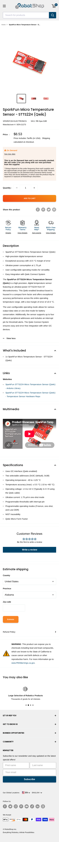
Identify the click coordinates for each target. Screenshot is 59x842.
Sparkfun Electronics (15, 121)
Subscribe (29, 779)
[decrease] (17, 188)
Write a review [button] (29, 549)
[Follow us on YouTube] (27, 806)
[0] (54, 6)
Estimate (10, 619)
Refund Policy (9, 632)
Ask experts (36, 233)
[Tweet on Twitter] (49, 210)
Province (7, 588)
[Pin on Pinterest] (43, 210)
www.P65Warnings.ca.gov (23, 663)
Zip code (7, 602)
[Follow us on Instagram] (16, 806)
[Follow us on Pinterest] (21, 806)
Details (8, 233)
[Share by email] (54, 210)
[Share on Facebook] (38, 210)
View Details (22, 233)
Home (3, 24)
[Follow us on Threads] (43, 806)
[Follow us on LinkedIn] (38, 806)
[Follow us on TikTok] (32, 806)
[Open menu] (4, 6)
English (36, 793)
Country (6, 575)
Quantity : (7, 188)
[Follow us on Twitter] (10, 806)
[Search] (52, 15)
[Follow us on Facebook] (5, 806)
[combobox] (26, 15)
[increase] (34, 188)
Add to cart (29, 198)
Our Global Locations (11, 793)
